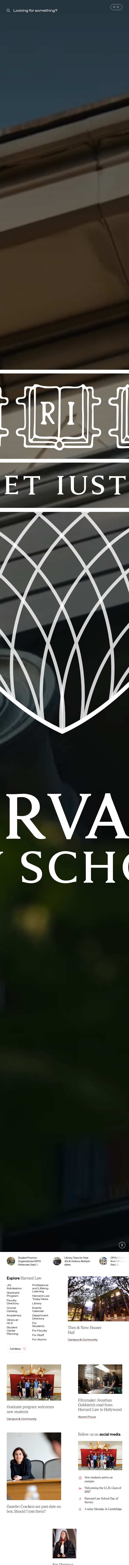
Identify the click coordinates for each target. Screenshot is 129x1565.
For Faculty (40, 1330)
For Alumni (39, 1339)
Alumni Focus (87, 1416)
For (38, 1324)
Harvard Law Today (40, 1297)
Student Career (13, 1330)
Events (38, 1309)
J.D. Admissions (14, 1287)
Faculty (13, 1302)
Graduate (13, 1294)
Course (12, 1309)
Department (40, 1317)
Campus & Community (83, 1339)
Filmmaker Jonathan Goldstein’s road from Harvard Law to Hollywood (100, 1405)
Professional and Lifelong (40, 1288)
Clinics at (12, 1321)
